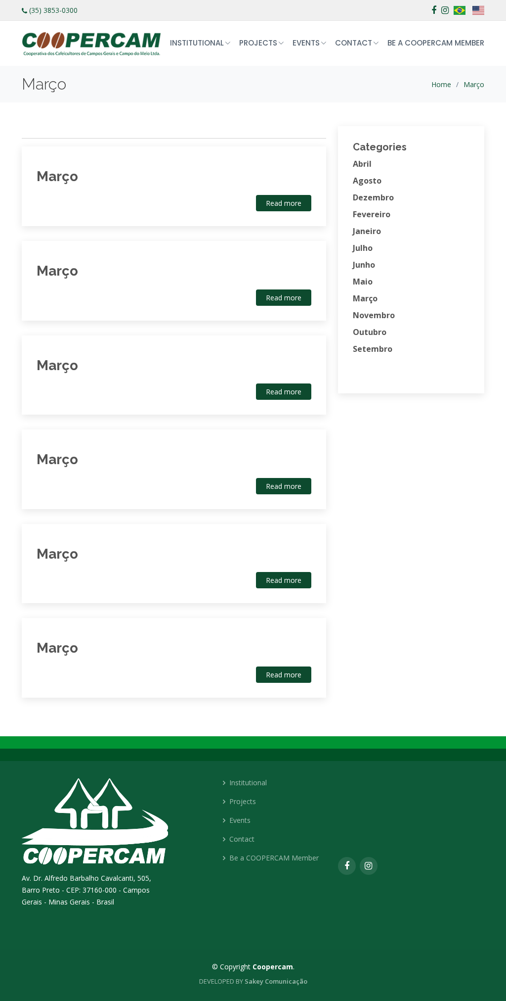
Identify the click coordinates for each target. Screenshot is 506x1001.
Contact (241, 839)
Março (474, 84)
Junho (364, 264)
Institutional (248, 782)
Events (240, 820)
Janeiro (367, 231)
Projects (242, 801)
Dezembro (373, 197)
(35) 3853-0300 (53, 10)
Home (441, 84)
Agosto (367, 180)
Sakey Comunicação (276, 981)
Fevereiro (371, 214)
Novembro (374, 315)
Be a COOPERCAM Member (435, 43)
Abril (362, 163)
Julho (363, 247)
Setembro (372, 348)
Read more (283, 203)
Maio (363, 281)
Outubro (369, 332)
